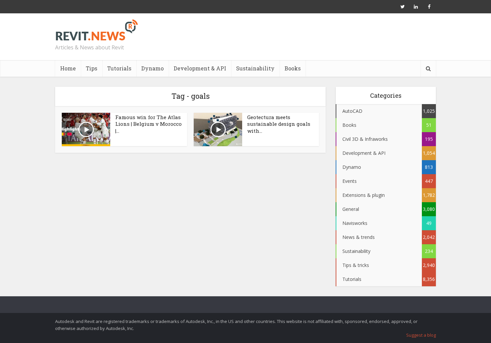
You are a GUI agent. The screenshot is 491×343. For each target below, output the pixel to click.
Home (68, 68)
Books (293, 68)
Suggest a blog (421, 335)
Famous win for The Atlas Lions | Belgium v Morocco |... (148, 124)
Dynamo (152, 68)
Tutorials (119, 68)
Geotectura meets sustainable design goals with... (278, 124)
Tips (91, 68)
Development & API (200, 68)
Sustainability (255, 68)
